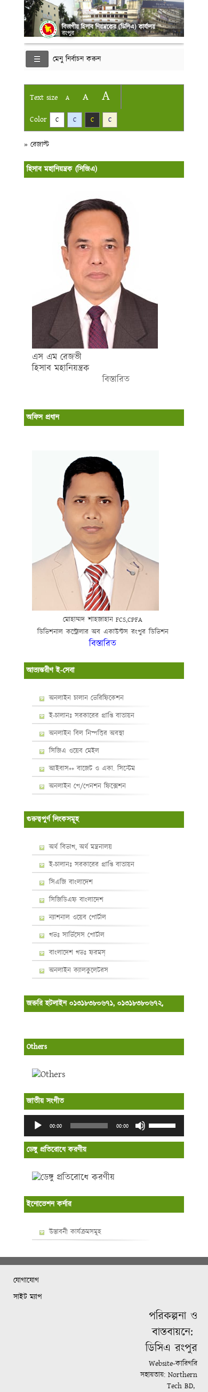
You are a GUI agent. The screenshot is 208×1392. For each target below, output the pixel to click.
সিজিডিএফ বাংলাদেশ (76, 900)
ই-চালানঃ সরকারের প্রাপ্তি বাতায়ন (91, 716)
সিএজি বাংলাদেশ (71, 882)
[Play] (38, 1125)
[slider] (164, 1124)
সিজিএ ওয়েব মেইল (74, 751)
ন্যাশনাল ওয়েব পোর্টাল (77, 917)
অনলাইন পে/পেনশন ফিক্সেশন (87, 786)
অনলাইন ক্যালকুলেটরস (78, 970)
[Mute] (140, 1125)
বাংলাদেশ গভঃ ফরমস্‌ (77, 953)
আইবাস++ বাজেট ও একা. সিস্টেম (92, 768)
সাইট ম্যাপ (27, 1297)
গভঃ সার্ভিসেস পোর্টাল (77, 935)
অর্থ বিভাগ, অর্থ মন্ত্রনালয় (80, 847)
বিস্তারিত (81, 379)
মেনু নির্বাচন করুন (77, 59)
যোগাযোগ (26, 1280)
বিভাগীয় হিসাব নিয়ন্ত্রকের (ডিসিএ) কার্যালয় (108, 26)
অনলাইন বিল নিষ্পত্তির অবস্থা (86, 733)
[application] (104, 1125)
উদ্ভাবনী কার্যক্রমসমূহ (75, 1232)
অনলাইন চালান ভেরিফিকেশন (86, 698)
